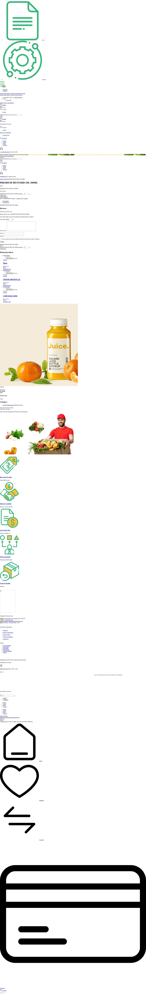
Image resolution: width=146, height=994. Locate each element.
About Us (5, 89)
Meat (5, 263)
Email (2, 236)
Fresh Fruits (6, 647)
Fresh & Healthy (5, 583)
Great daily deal (5, 530)
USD (9, 100)
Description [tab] (6, 201)
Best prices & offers (6, 477)
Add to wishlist (4, 197)
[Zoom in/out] (0, 992)
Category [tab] (6, 700)
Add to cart (3, 195)
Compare (41, 840)
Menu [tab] (5, 698)
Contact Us (5, 639)
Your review (3, 230)
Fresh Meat (5, 648)
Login (4, 112)
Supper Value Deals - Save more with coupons (11, 95)
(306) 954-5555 (4, 669)
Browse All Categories (5, 132)
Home (1, 179)
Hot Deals (4, 138)
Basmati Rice (6, 649)
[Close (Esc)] (5, 992)
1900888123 (3, 176)
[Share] (3, 992)
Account (4, 990)
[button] (7, 269)
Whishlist (41, 800)
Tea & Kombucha (7, 651)
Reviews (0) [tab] (6, 202)
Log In (1, 720)
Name (2, 233)
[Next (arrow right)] (2, 993)
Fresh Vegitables (7, 645)
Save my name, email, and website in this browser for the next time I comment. (21, 239)
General (5, 179)
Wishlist (5, 91)
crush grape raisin (10, 296)
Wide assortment (5, 557)
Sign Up (2, 719)
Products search (4, 114)
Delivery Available (5, 504)
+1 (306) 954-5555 (17, 97)
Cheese (5, 652)
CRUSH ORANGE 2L (11, 279)
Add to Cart (3, 249)
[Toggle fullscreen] (2, 992)
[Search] (1, 117)
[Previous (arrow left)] (0, 993)
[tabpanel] (73, 705)
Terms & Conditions (8, 637)
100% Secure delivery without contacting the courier (12, 93)
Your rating (3, 219)
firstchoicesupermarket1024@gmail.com (13, 621)
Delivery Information (8, 632)
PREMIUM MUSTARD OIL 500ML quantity (11, 193)
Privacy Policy (6, 634)
